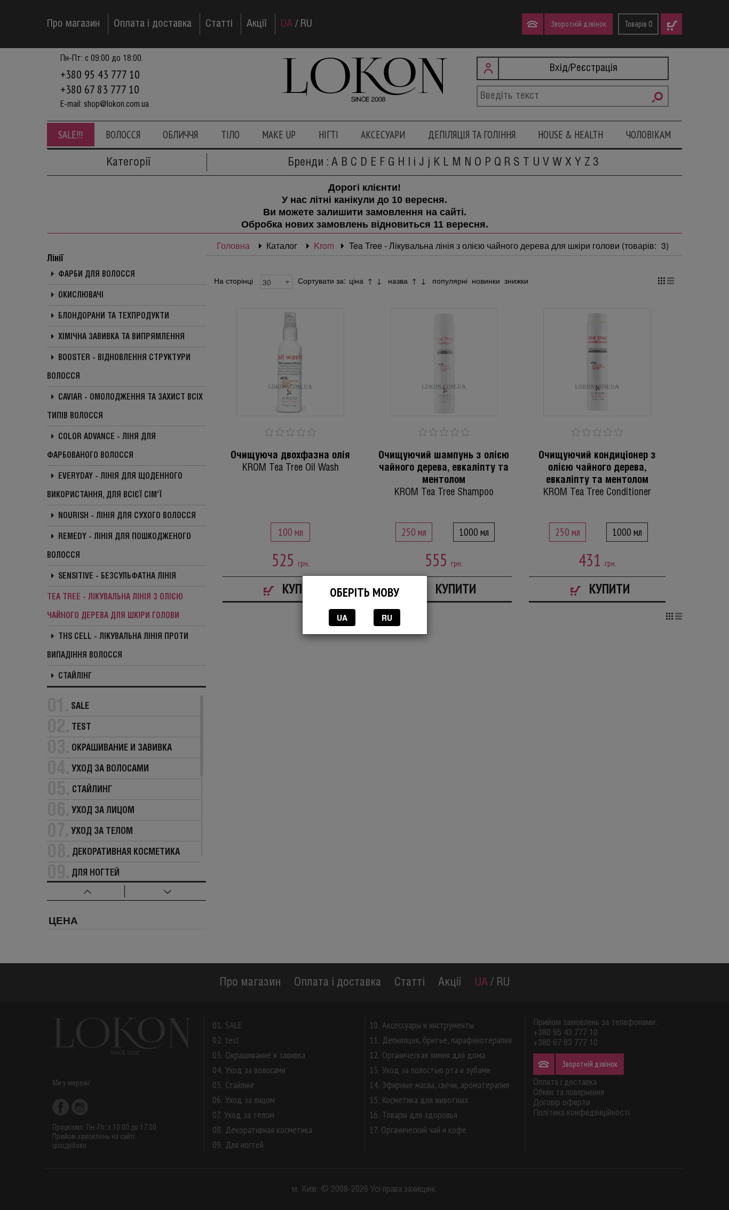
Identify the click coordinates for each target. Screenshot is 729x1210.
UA (342, 617)
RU (387, 617)
